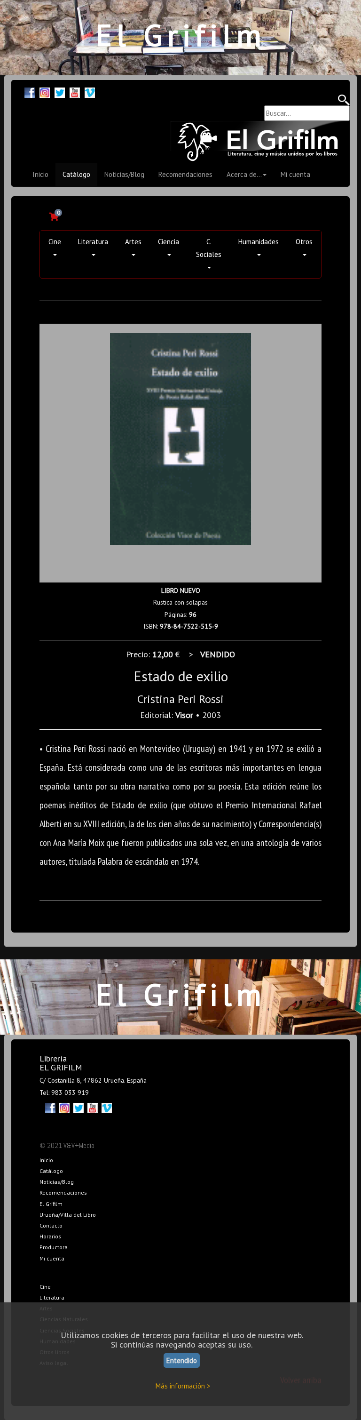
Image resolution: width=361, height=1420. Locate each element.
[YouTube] (75, 91)
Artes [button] (133, 241)
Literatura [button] (93, 241)
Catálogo (76, 174)
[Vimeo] (90, 91)
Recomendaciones (185, 174)
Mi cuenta (295, 174)
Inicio (40, 174)
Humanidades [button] (258, 241)
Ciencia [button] (168, 241)
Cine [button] (54, 241)
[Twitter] (60, 91)
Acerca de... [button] (244, 174)
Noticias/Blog (124, 174)
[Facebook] (29, 91)
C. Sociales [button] (208, 248)
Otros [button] (304, 241)
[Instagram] (44, 91)
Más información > (183, 1385)
